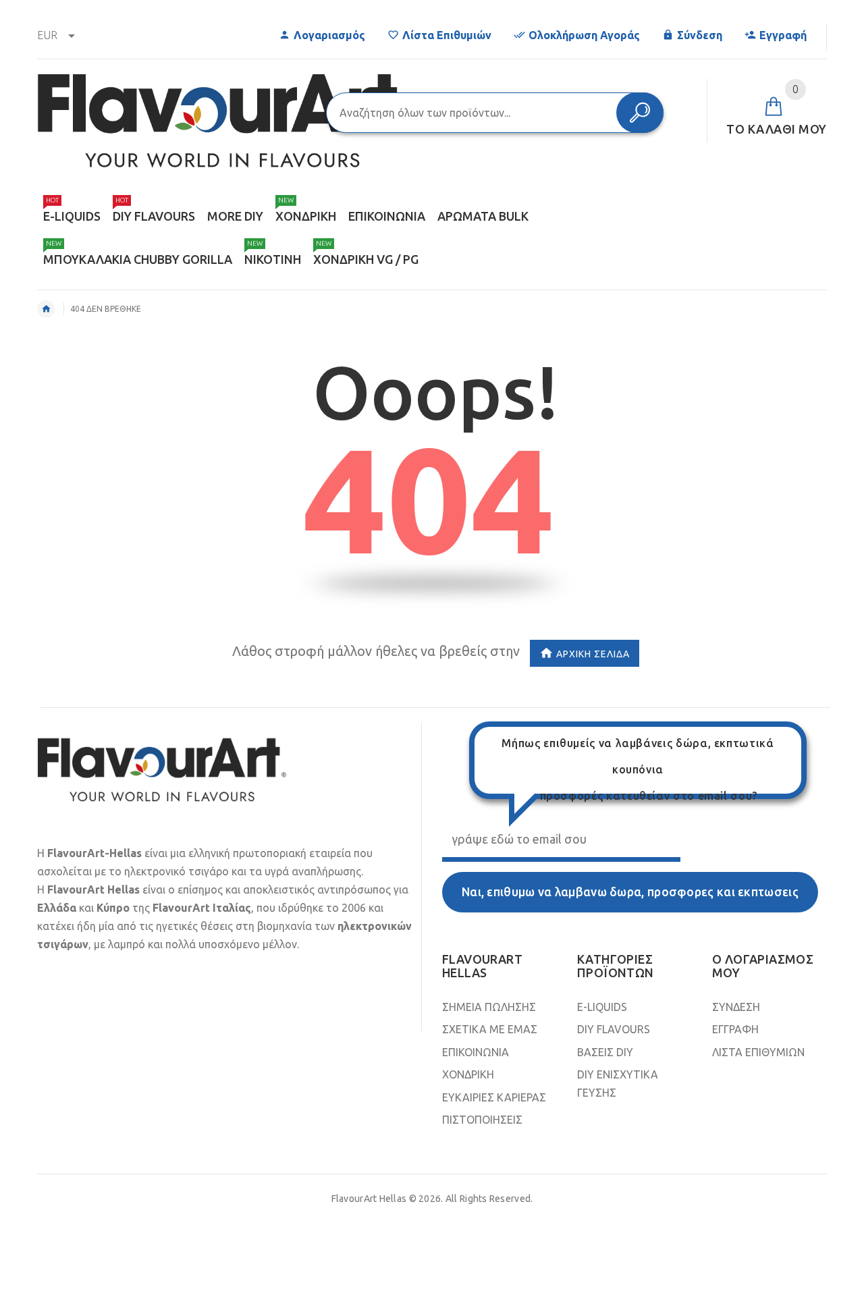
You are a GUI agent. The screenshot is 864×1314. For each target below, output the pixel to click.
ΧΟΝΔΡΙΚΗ (468, 1074)
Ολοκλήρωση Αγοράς (584, 35)
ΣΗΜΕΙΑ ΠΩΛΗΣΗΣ (489, 1007)
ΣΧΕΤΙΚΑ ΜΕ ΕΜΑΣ (489, 1029)
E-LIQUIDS (602, 1007)
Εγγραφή (783, 35)
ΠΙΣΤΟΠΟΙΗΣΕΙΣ (482, 1120)
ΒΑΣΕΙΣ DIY (605, 1052)
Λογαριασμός (329, 35)
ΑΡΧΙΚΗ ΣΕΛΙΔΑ (593, 653)
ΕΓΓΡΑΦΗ (735, 1029)
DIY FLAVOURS (613, 1029)
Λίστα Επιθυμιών (446, 35)
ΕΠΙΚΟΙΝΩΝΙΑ (475, 1052)
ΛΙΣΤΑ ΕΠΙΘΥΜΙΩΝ (758, 1052)
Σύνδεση (699, 35)
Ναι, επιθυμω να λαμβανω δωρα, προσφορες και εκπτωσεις (630, 891)
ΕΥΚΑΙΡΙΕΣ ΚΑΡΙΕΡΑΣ (494, 1097)
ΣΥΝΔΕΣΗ (736, 1007)
